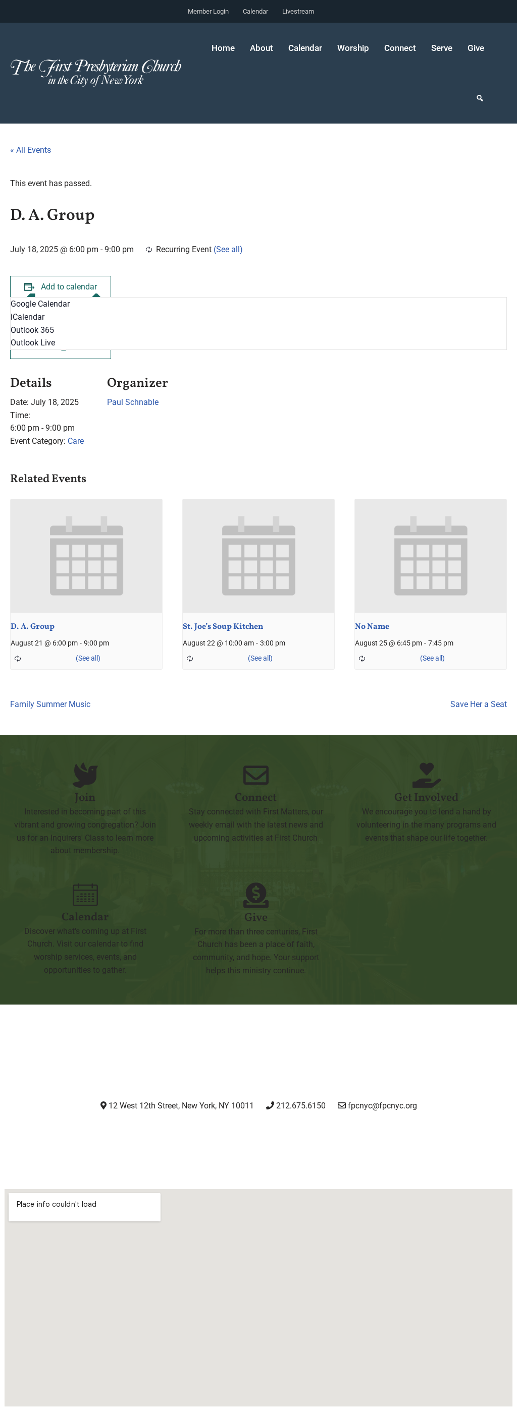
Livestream (298, 11)
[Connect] (256, 775)
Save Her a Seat (478, 704)
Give (476, 48)
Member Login (208, 11)
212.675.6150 (300, 1105)
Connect (256, 798)
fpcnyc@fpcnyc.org (382, 1105)
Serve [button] (441, 48)
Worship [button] (353, 48)
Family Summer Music (50, 704)
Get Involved (426, 798)
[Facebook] (232, 1133)
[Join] (85, 775)
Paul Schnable (133, 402)
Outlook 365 (32, 330)
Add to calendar (69, 286)
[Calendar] (85, 894)
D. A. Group (33, 626)
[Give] (256, 895)
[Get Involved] (426, 775)
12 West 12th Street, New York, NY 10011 (180, 1105)
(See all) (228, 249)
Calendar (255, 11)
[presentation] (86, 556)
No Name (372, 626)
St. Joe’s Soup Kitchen (223, 626)
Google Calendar (40, 304)
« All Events (30, 150)
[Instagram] (180, 1133)
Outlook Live (33, 342)
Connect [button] (400, 48)
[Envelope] (335, 1133)
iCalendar (27, 317)
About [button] (261, 48)
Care (76, 441)
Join (85, 798)
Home (223, 48)
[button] (480, 98)
